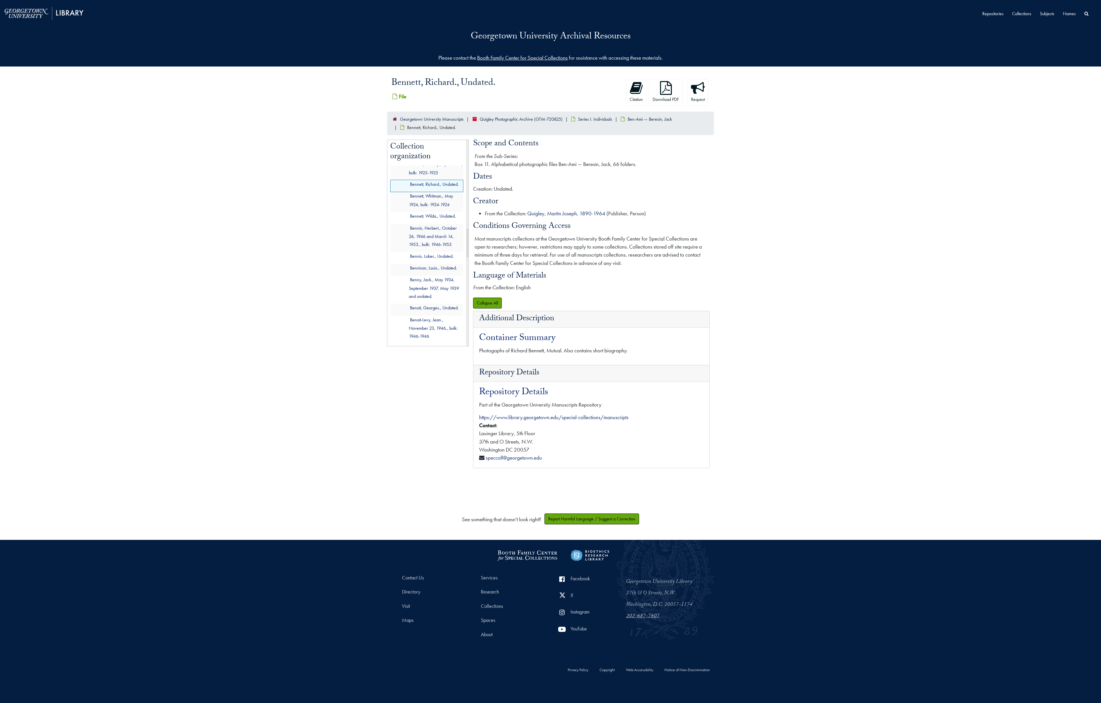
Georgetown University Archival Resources (550, 37)
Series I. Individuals (595, 119)
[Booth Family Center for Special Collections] (527, 554)
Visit (406, 606)
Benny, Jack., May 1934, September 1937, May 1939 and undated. (434, 288)
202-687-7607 (642, 616)
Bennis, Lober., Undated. (432, 256)
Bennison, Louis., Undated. (433, 268)
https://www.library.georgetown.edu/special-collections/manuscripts (553, 417)
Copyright (607, 670)
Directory (411, 592)
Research (490, 592)
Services (489, 578)
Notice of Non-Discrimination (687, 670)
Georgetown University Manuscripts (432, 119)
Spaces (488, 620)
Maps (407, 620)
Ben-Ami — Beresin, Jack (650, 119)
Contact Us (413, 578)
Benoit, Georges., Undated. (434, 308)
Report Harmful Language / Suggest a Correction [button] (591, 519)
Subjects (1047, 14)
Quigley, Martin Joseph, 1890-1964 (566, 213)
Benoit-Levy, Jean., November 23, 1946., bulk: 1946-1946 (433, 328)
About (487, 634)
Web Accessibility (639, 670)
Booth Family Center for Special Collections (522, 57)
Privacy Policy (578, 670)
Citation (636, 99)
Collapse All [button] (487, 303)
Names (1069, 14)
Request (698, 99)
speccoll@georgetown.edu (514, 457)
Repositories (993, 14)
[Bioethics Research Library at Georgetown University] (590, 554)
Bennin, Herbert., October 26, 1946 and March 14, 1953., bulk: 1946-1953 (433, 236)
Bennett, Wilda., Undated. (433, 216)
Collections (1021, 14)
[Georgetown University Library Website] (44, 12)
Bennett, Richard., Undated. (434, 184)
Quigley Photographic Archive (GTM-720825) (521, 119)
